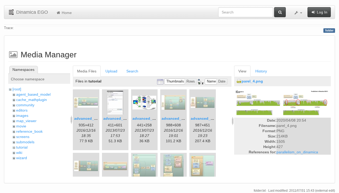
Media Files (86, 71)
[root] (16, 89)
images (22, 115)
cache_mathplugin (31, 100)
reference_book (29, 131)
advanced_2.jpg (117, 118)
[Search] (280, 12)
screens (22, 137)
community (25, 105)
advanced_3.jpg (146, 118)
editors (22, 110)
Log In (321, 12)
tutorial (22, 147)
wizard (21, 158)
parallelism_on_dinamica (297, 152)
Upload (111, 71)
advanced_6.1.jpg (207, 118)
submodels (25, 142)
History (261, 71)
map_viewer (26, 121)
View (242, 71)
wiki (19, 152)
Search (132, 71)
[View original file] (282, 102)
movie (21, 126)
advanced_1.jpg (88, 118)
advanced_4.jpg (176, 118)
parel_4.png (252, 81)
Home (66, 13)
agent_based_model (33, 94)
